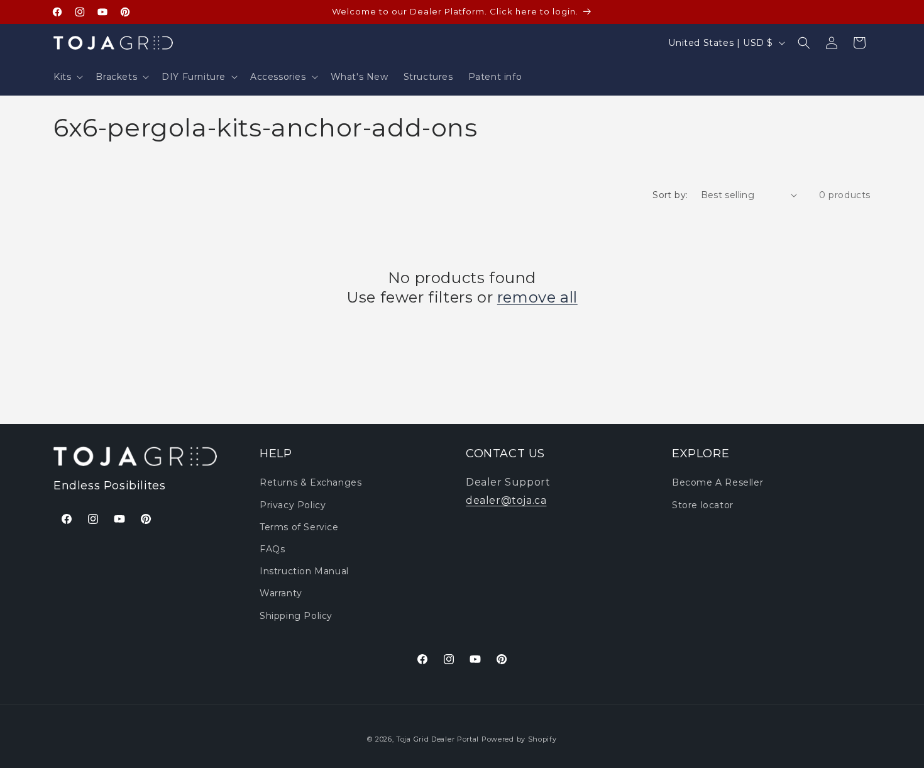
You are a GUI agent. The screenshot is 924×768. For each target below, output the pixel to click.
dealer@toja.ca (506, 500)
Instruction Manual (304, 571)
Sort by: (670, 195)
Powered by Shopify (519, 739)
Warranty (281, 593)
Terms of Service (299, 527)
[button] (67, 77)
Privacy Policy (293, 505)
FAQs (272, 549)
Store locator (703, 505)
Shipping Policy (296, 615)
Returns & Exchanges (310, 482)
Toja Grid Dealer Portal (437, 739)
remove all (537, 297)
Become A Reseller (717, 482)
